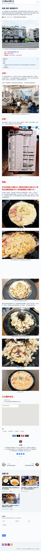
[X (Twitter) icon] (21, 454)
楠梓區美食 (18, 17)
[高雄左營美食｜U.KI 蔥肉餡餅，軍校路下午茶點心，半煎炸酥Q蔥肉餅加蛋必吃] (30, 481)
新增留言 (5, 525)
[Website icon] (19, 454)
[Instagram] (6, 545)
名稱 (4, 521)
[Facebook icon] (17, 454)
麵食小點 (21, 17)
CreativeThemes (34, 548)
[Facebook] (14, 436)
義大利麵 (4, 431)
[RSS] (11, 545)
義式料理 (22, 431)
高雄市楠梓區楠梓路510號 (13, 52)
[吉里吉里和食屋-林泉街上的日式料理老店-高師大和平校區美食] (11, 481)
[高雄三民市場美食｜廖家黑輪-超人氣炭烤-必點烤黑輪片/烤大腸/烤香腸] (11, 499)
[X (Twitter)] (18, 436)
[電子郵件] (27, 436)
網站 (29, 521)
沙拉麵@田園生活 (8, 1)
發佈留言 (4, 535)
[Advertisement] (20, 269)
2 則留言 (10, 491)
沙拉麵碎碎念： (6, 67)
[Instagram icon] (24, 454)
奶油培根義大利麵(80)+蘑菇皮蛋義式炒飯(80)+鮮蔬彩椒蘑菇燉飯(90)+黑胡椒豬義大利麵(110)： (20, 65)
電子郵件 (17, 521)
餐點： (4, 63)
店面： (4, 60)
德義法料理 (24, 17)
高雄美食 (16, 431)
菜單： (4, 62)
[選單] (38, 1)
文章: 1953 (20, 456)
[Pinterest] (22, 436)
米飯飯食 (15, 17)
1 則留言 (11, 509)
